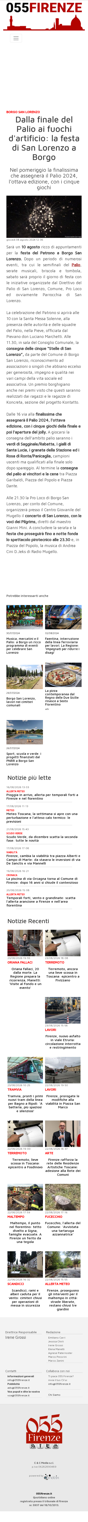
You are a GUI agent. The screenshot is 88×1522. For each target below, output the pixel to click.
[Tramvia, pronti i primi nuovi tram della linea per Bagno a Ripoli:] (25, 1070)
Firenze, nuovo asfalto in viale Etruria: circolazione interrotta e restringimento (63, 1041)
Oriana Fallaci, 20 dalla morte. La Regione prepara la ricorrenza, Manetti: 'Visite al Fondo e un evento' (25, 978)
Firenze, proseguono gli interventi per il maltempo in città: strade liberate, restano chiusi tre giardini (63, 1299)
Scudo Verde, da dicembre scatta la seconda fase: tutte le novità (42, 838)
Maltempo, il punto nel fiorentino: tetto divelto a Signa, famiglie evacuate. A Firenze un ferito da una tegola (25, 1232)
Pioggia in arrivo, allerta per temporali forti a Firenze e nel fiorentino (42, 796)
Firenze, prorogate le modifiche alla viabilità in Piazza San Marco (62, 1101)
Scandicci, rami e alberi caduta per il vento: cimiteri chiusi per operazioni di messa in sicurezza (25, 1297)
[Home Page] (44, 15)
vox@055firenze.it (18, 1395)
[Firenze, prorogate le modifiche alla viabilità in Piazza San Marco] (63, 1070)
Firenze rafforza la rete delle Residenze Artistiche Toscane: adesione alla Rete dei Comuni (63, 1167)
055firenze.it (44, 1493)
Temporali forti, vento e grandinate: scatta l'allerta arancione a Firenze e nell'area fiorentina (40, 901)
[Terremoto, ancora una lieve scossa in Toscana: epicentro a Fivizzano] (63, 943)
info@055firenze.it (18, 1380)
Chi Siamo (54, 1394)
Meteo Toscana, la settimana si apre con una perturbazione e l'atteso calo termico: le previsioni (42, 817)
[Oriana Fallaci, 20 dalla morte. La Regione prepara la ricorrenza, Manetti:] (25, 943)
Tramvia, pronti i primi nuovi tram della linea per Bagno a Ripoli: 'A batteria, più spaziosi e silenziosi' (25, 1103)
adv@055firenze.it (18, 1387)
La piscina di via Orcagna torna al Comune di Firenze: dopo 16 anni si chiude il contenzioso (42, 880)
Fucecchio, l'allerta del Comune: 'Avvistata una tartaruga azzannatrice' (63, 1228)
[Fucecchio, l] (63, 1197)
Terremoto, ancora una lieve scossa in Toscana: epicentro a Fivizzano (62, 974)
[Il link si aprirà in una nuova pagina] (51, 1475)
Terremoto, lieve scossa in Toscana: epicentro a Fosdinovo (25, 1163)
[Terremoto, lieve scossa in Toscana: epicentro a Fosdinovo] (25, 1133)
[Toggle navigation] (16, 38)
